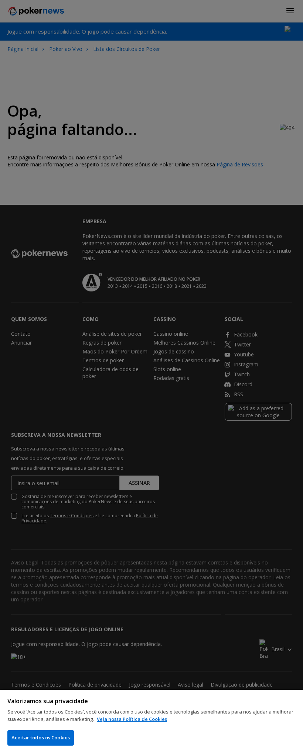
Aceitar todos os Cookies (40, 737)
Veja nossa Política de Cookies (132, 719)
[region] (151, 721)
